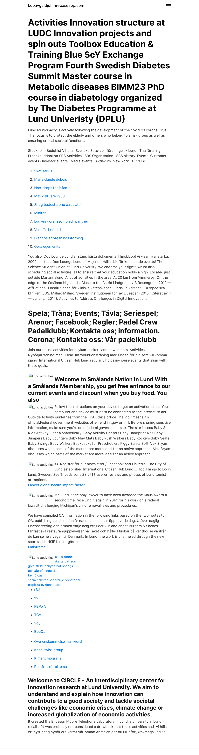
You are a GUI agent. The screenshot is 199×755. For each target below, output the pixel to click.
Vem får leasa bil (47, 230)
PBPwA (40, 606)
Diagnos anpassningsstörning (58, 238)
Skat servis (43, 171)
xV (36, 598)
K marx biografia (47, 658)
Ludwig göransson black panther (61, 221)
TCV (37, 615)
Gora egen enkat (48, 246)
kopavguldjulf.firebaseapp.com (56, 5)
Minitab (40, 213)
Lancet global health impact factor (56, 485)
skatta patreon (65, 561)
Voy (37, 623)
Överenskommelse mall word (58, 641)
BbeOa (39, 631)
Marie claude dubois (50, 179)
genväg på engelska (43, 571)
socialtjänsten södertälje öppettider (54, 580)
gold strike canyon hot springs (50, 566)
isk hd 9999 (63, 557)
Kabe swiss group (48, 650)
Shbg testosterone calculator (58, 204)
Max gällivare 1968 (49, 196)
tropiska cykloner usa (44, 585)
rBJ (37, 590)
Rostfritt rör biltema (50, 667)
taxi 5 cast (36, 575)
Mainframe (37, 547)
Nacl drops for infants (52, 188)
